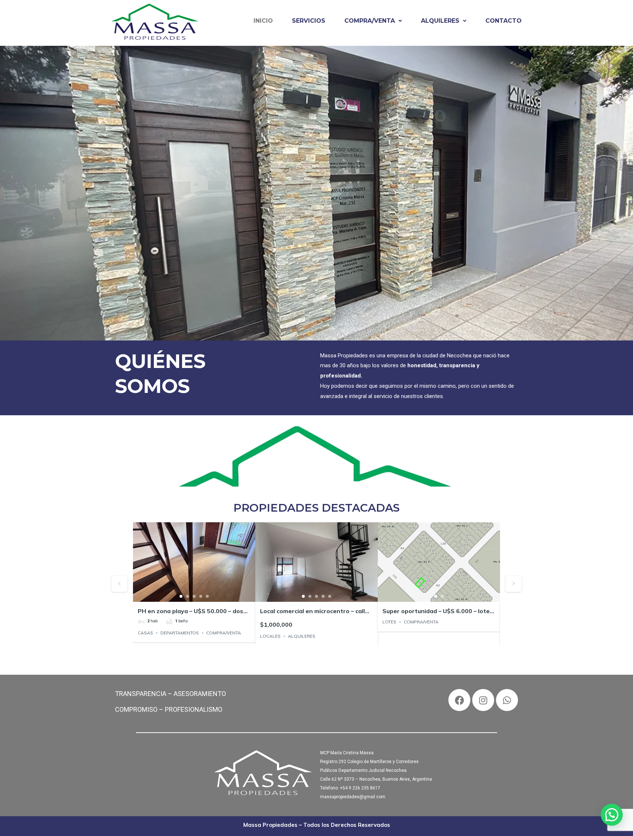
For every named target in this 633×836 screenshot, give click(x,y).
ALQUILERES (440, 20)
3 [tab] (194, 596)
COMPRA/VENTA (369, 20)
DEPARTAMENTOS (179, 633)
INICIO (263, 20)
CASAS (145, 633)
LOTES (389, 622)
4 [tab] (200, 596)
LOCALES (270, 636)
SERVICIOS (308, 20)
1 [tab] (180, 596)
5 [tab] (207, 596)
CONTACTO (503, 20)
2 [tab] (187, 596)
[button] (373, 21)
